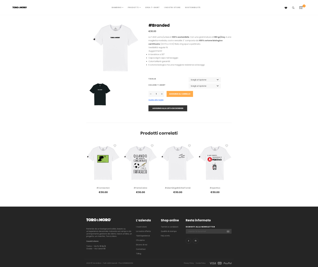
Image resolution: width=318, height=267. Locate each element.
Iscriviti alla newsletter (200, 227)
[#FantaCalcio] (140, 163)
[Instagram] (195, 241)
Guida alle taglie (155, 100)
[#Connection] (103, 163)
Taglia (152, 79)
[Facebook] (188, 241)
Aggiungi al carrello (179, 94)
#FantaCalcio (140, 187)
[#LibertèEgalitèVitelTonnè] (177, 163)
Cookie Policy (201, 263)
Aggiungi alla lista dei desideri (167, 108)
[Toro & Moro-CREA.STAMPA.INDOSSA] (19, 7)
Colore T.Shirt (157, 85)
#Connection (103, 187)
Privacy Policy (189, 263)
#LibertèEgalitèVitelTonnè (178, 187)
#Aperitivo (215, 187)
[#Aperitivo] (215, 163)
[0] (301, 8)
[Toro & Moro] (98, 219)
